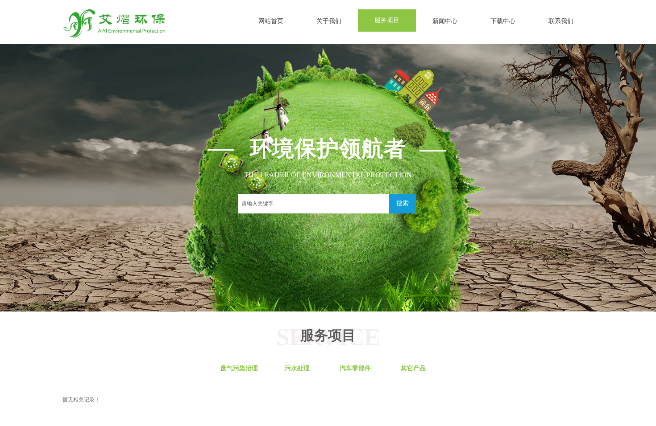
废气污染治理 (239, 368)
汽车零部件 (355, 368)
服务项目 (386, 20)
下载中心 (502, 21)
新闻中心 (444, 21)
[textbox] (313, 203)
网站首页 (270, 21)
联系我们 (560, 21)
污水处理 (297, 368)
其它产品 (413, 368)
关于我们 (328, 21)
